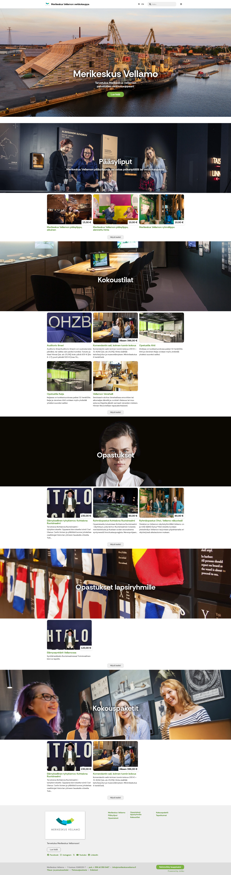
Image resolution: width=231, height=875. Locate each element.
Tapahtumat (161, 815)
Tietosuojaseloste (79, 870)
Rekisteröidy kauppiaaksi (170, 867)
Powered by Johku (176, 871)
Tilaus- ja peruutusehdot (57, 870)
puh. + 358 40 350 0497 (99, 867)
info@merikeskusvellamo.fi (124, 867)
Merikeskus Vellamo (116, 813)
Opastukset (113, 818)
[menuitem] (162, 4)
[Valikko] (181, 4)
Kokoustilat (135, 817)
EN (142, 4)
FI (139, 4)
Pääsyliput (112, 815)
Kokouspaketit (162, 813)
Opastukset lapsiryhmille (135, 813)
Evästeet (94, 870)
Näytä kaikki (115, 237)
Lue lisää (115, 94)
